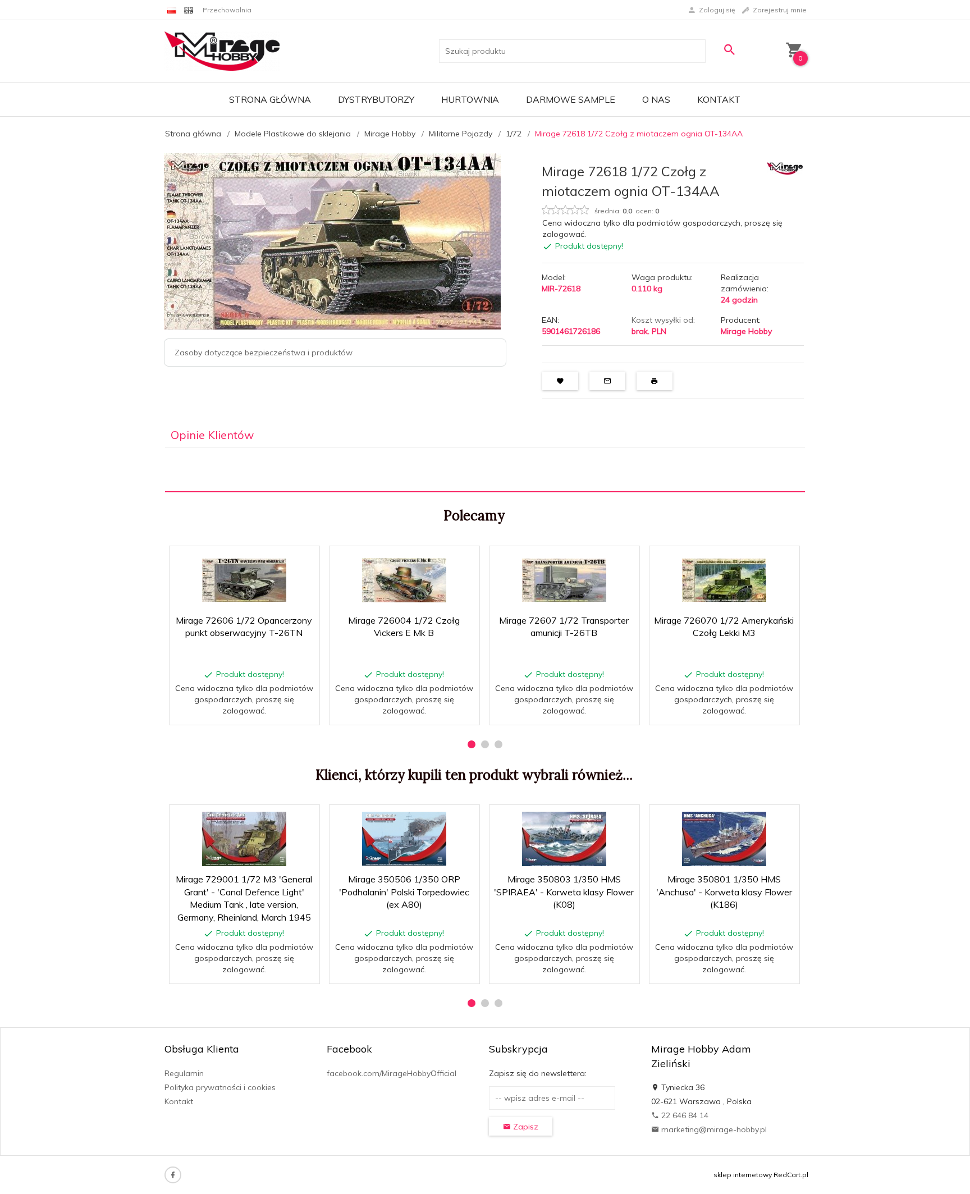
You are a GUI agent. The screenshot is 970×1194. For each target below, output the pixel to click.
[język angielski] (188, 10)
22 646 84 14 (683, 1115)
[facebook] (172, 1174)
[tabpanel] (485, 469)
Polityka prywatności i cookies (220, 1087)
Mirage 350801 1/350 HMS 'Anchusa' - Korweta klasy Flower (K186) (724, 892)
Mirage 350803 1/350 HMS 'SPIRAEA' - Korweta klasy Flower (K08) (564, 892)
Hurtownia (470, 99)
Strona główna (270, 99)
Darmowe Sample (570, 99)
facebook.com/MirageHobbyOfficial (391, 1073)
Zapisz (524, 1127)
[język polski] (171, 10)
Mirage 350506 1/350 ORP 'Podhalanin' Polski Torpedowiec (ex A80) (404, 892)
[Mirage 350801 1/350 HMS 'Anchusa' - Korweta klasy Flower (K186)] (723, 839)
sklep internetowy (742, 1174)
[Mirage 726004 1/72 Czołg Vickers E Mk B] (403, 580)
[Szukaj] (729, 49)
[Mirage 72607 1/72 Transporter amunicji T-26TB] (563, 580)
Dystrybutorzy (376, 99)
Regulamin (184, 1073)
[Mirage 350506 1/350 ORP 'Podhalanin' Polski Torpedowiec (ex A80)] (403, 839)
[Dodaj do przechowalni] (303, 560)
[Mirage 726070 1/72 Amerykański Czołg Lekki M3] (723, 580)
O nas (656, 99)
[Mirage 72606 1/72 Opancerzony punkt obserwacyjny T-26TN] (243, 580)
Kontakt (718, 99)
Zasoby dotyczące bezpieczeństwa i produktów (264, 352)
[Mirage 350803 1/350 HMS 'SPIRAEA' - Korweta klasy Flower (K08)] (563, 839)
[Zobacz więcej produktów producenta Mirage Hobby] (785, 167)
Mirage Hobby (746, 331)
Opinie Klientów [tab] (212, 435)
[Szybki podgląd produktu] (276, 560)
